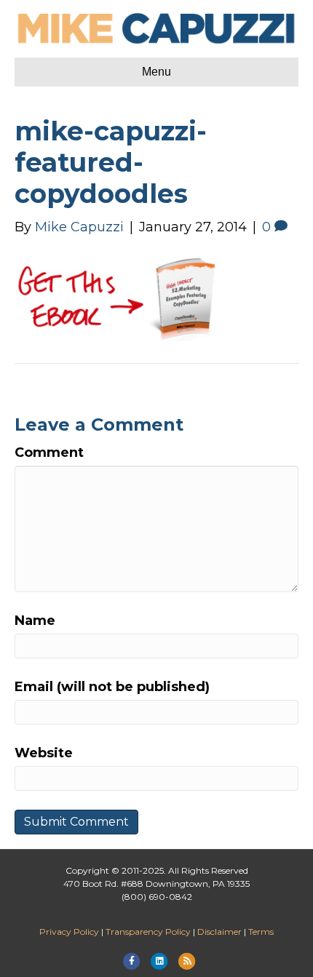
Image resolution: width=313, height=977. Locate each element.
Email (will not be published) (112, 687)
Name (35, 621)
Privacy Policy (69, 931)
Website (44, 753)
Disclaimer (219, 931)
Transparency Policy (148, 931)
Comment (49, 452)
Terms (261, 931)
